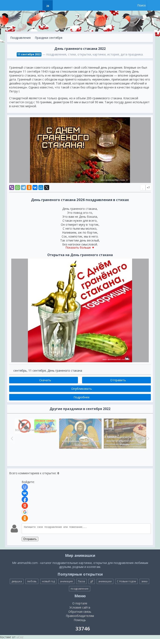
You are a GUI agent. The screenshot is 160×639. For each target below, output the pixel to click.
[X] (46, 187)
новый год (48, 581)
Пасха (81, 581)
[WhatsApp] (17, 187)
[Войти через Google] (25, 512)
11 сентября (37, 370)
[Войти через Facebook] (25, 499)
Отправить (30, 539)
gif (91, 581)
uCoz (19, 637)
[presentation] (11, 438)
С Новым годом (126, 581)
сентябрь (20, 370)
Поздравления (20, 38)
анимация (66, 581)
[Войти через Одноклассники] (25, 518)
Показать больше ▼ (80, 247)
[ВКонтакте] (35, 187)
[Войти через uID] (25, 487)
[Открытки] (27, 5)
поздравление (80, 588)
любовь (32, 581)
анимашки (105, 581)
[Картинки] (37, 5)
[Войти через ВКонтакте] (25, 493)
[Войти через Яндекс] (25, 506)
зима (144, 581)
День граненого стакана (65, 370)
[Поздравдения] (58, 5)
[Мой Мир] (40, 187)
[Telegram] (23, 187)
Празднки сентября (48, 38)
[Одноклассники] (29, 187)
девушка (16, 581)
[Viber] (11, 187)
